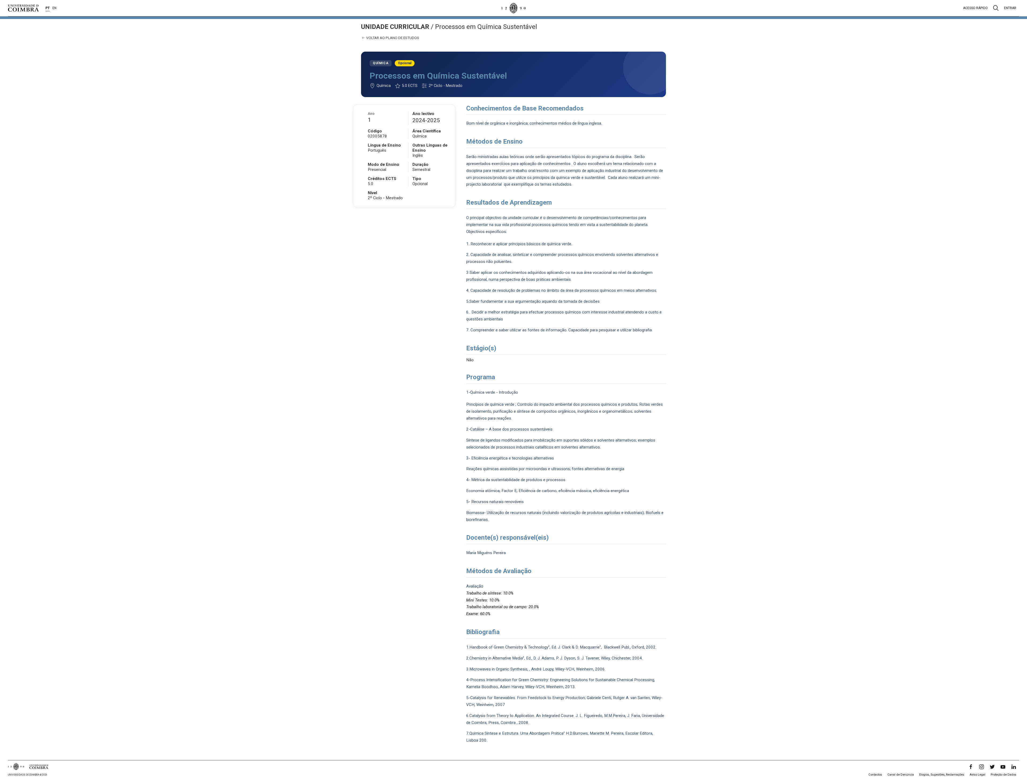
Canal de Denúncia (900, 774)
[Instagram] (981, 766)
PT (47, 8)
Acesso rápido (975, 8)
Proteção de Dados (1003, 774)
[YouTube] (1003, 766)
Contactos (875, 774)
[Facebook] (970, 766)
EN (54, 8)
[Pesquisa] (996, 8)
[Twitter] (992, 766)
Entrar (1010, 8)
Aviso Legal (977, 774)
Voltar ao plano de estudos (392, 38)
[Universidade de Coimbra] (23, 8)
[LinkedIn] (1013, 766)
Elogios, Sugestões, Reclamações (941, 774)
